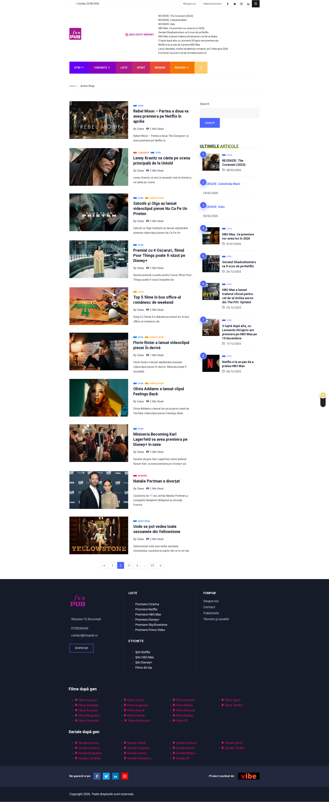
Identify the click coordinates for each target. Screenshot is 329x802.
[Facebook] (228, 3)
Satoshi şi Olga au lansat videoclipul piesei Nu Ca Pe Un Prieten (160, 208)
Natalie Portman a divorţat (156, 481)
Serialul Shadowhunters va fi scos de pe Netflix (183, 32)
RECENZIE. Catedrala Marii (172, 20)
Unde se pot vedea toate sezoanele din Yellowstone (156, 529)
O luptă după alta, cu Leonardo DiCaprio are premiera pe (188, 40)
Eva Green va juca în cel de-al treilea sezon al (182, 53)
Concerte (100, 67)
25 (152, 565)
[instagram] (242, 3)
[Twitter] (235, 3)
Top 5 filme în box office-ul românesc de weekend (157, 300)
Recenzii (180, 67)
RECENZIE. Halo (166, 24)
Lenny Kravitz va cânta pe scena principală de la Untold (161, 161)
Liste (124, 67)
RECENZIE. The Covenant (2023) (175, 16)
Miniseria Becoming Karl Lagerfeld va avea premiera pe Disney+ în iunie (160, 439)
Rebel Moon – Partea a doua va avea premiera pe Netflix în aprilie (160, 116)
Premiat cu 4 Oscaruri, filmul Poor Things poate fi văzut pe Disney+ (159, 255)
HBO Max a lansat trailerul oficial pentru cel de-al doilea (187, 36)
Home (72, 86)
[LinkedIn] (249, 3)
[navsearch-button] (201, 68)
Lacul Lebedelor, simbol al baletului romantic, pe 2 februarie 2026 (193, 48)
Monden (160, 67)
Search (204, 104)
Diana (140, 128)
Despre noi (81, 648)
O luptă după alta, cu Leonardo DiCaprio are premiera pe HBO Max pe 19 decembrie (239, 332)
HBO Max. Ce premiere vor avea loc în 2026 (181, 28)
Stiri (77, 67)
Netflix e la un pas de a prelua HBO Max (179, 44)
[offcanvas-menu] (256, 3)
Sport (141, 67)
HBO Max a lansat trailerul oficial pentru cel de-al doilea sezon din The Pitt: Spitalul (237, 296)
